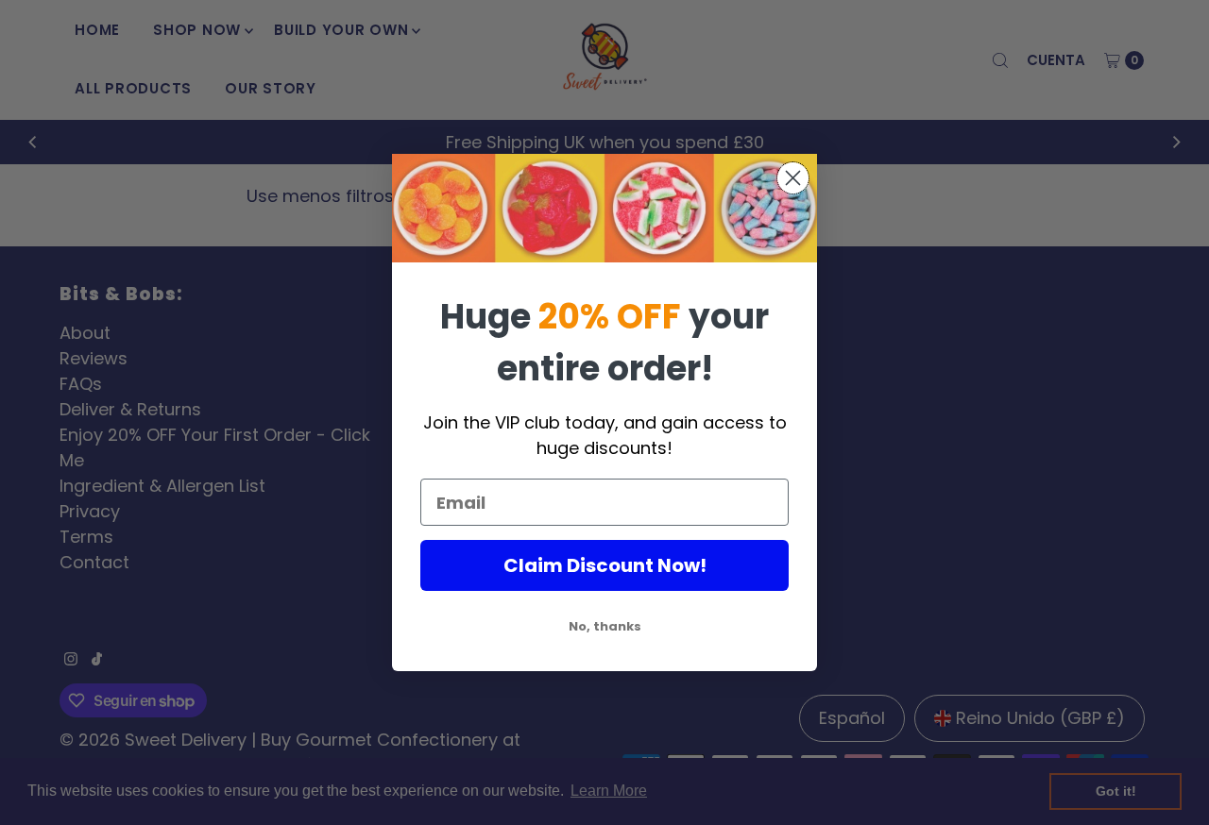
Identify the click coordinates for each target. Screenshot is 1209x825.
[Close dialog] (792, 177)
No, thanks (605, 626)
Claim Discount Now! (605, 565)
